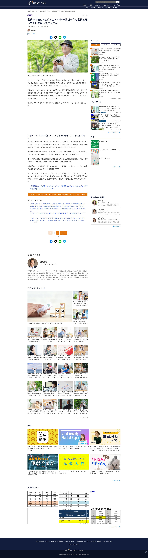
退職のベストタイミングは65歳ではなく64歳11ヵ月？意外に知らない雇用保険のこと (56, 206)
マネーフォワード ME (74, 544)
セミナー (102, 5)
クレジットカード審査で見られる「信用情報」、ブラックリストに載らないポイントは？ (57, 218)
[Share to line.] (60, 37)
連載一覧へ (116, 480)
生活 (87, 8)
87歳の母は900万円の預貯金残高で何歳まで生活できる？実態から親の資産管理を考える (57, 204)
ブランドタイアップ (113, 5)
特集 (95, 5)
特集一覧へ (116, 167)
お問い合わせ (93, 541)
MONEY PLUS (30, 11)
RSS (104, 541)
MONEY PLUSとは (40, 541)
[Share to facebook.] (51, 37)
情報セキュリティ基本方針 (57, 541)
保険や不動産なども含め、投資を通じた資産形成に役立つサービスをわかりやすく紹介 (57, 220)
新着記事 (85, 5)
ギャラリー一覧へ (114, 527)
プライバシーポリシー (70, 541)
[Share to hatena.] (64, 37)
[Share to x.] (55, 37)
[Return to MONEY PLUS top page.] (37, 3)
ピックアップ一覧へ (113, 132)
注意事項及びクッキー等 (82, 541)
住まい (104, 8)
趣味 (109, 8)
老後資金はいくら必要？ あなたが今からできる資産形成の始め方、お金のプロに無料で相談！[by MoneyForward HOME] (58, 187)
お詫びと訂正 (109, 541)
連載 (91, 5)
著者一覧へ (116, 226)
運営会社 (47, 541)
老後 (99, 8)
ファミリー (116, 8)
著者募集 (99, 541)
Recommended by (81, 417)
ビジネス (93, 8)
